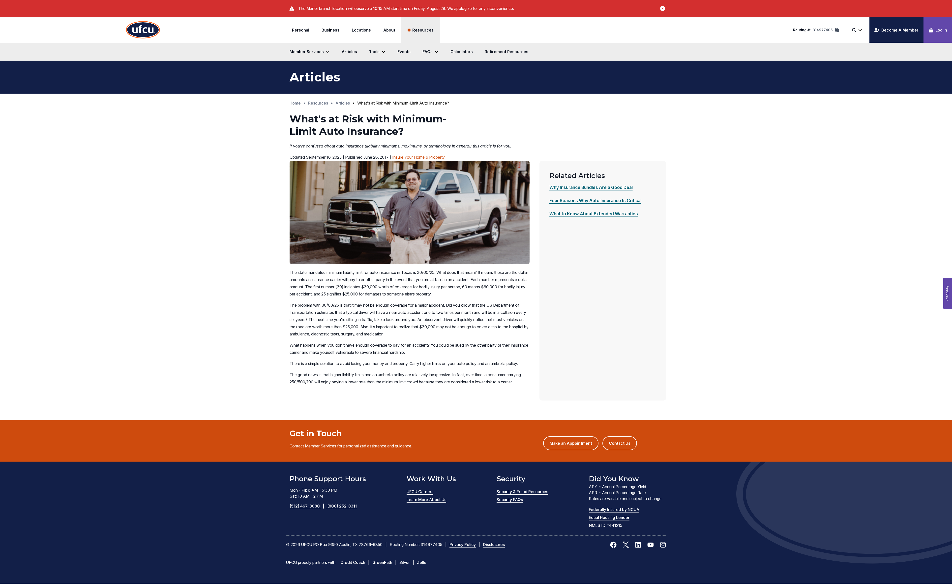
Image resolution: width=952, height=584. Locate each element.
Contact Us (619, 443)
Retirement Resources (506, 51)
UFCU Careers (420, 491)
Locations (361, 30)
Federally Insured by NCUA (614, 509)
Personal (300, 30)
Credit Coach (353, 562)
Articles (349, 51)
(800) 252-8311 (342, 506)
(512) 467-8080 (307, 506)
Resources (423, 30)
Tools (374, 51)
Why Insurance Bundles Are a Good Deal (591, 187)
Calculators (461, 51)
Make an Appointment (574, 445)
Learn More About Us (426, 499)
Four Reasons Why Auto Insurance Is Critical (595, 200)
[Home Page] (143, 30)
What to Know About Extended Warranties (593, 213)
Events (404, 51)
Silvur (405, 562)
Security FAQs (510, 499)
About (389, 30)
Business (330, 30)
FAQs (427, 51)
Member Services (307, 51)
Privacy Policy (462, 544)
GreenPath (382, 562)
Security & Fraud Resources (522, 491)
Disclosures (494, 544)
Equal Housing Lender (609, 517)
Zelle (421, 562)
